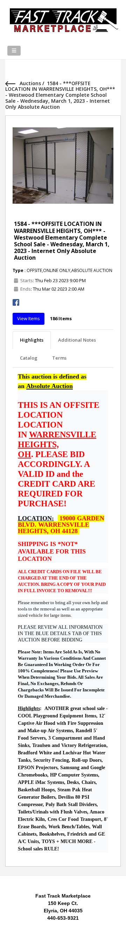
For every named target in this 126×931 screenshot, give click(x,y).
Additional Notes (77, 340)
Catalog (28, 358)
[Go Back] (12, 83)
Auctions (31, 83)
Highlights (31, 340)
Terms (59, 358)
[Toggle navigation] (14, 51)
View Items (28, 318)
